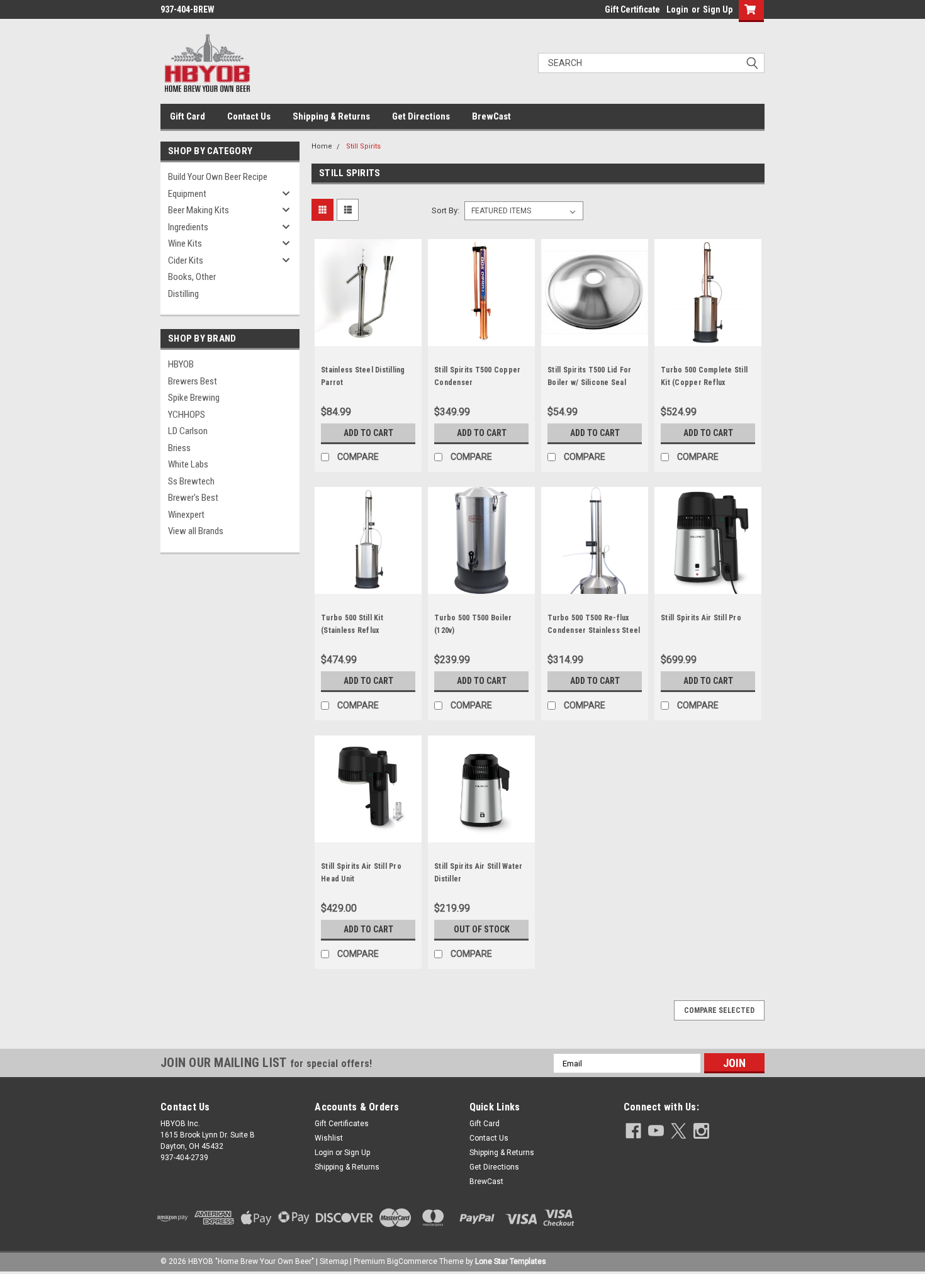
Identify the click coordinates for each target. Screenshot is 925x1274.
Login (677, 9)
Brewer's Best (193, 497)
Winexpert (186, 514)
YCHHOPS (186, 414)
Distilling (183, 293)
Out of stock (482, 929)
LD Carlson (188, 431)
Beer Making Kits (198, 210)
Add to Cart (368, 433)
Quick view (368, 337)
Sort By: (445, 210)
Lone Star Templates (510, 1261)
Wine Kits (185, 243)
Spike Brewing (194, 397)
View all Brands (195, 531)
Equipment (187, 193)
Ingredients (188, 227)
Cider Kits (185, 260)
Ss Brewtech (191, 481)
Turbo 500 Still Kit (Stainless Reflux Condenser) (352, 630)
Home (321, 146)
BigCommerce (412, 1261)
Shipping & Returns (331, 116)
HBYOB (181, 364)
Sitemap (334, 1261)
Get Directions (421, 116)
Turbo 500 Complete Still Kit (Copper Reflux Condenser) (704, 383)
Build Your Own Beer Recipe (217, 176)
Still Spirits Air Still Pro (701, 617)
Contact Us (249, 116)
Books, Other (192, 276)
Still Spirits (363, 146)
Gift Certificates (342, 1123)
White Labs (188, 464)
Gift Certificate (632, 9)
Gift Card (187, 116)
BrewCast (491, 116)
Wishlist (329, 1138)
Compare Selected (719, 1010)
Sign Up (717, 9)
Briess (179, 448)
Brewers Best (192, 381)
